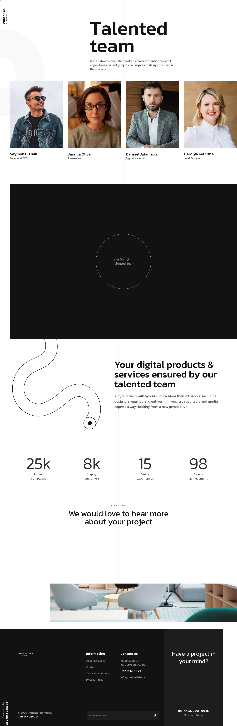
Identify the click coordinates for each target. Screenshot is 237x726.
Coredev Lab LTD (28, 716)
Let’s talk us (117, 534)
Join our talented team (123, 261)
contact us (192, 676)
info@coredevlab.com (133, 677)
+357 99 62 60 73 (130, 671)
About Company (96, 661)
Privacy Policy (95, 680)
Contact (91, 667)
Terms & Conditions (97, 673)
